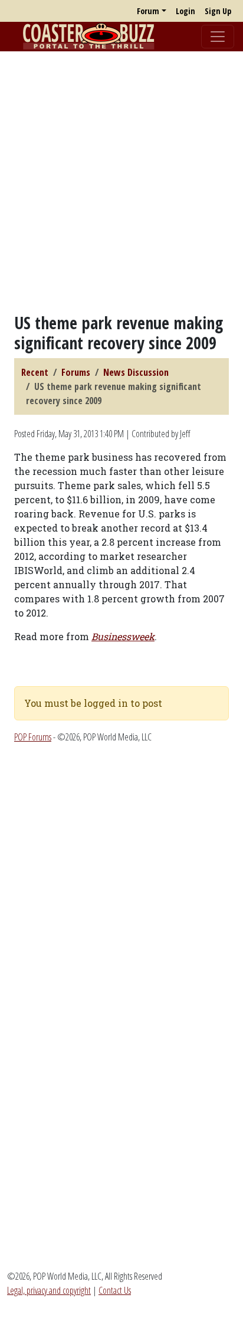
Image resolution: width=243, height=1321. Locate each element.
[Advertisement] (121, 182)
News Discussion (136, 372)
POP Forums (32, 736)
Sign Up (218, 11)
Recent (34, 372)
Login (185, 11)
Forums (75, 372)
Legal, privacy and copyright (49, 1290)
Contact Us (114, 1290)
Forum (148, 11)
